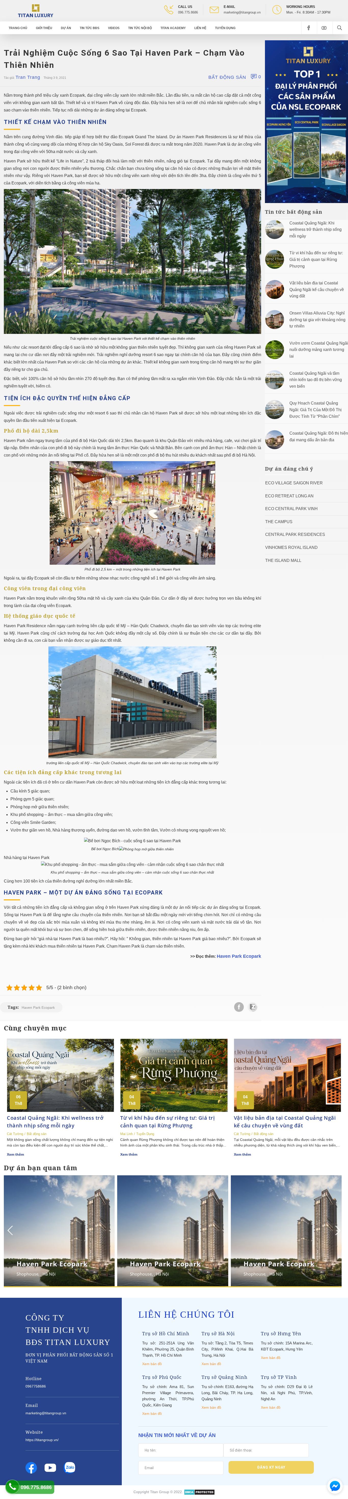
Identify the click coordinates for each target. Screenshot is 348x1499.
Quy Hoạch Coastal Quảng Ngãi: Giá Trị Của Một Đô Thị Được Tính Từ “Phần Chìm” (315, 409)
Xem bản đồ (152, 1364)
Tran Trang (28, 77)
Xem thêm (15, 1154)
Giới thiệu (44, 28)
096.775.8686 (188, 12)
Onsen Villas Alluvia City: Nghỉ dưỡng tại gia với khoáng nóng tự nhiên (317, 319)
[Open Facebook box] (309, 27)
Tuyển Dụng (225, 28)
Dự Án (66, 28)
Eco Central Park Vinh (291, 509)
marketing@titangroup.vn (242, 12)
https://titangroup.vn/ (42, 1440)
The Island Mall (283, 560)
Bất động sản (227, 77)
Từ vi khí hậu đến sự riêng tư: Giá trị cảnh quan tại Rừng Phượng (316, 259)
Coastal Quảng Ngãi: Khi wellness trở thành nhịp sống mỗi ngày (315, 229)
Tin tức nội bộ (140, 28)
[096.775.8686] (12, 1487)
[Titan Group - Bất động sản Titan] (35, 10)
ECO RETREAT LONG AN (289, 496)
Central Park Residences (295, 534)
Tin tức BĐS (89, 28)
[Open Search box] (340, 27)
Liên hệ (200, 28)
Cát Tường (15, 1134)
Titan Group (159, 1492)
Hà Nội (49, 1274)
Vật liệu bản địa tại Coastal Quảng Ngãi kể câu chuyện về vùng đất (316, 289)
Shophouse (27, 1274)
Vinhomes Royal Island (291, 547)
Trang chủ (18, 28)
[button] (337, 1230)
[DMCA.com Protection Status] (199, 1492)
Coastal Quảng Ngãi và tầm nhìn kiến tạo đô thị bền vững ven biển (315, 379)
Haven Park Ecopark (239, 956)
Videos (113, 28)
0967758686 (35, 1386)
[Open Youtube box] (324, 27)
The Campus (278, 522)
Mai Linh (126, 1134)
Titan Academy (173, 28)
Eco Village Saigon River (294, 483)
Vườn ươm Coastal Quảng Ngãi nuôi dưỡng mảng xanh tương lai (318, 349)
